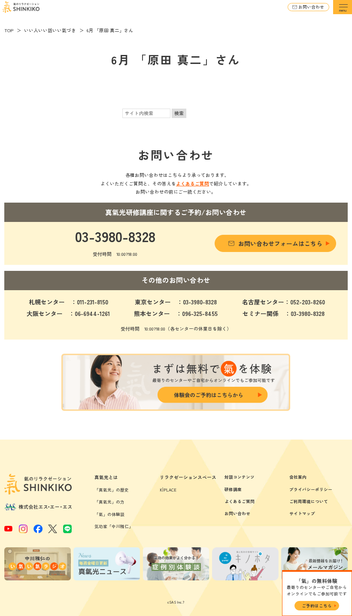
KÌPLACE (168, 490)
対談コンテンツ (240, 477)
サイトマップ (302, 513)
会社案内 (297, 477)
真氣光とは (106, 477)
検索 (179, 113)
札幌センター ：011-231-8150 (68, 301)
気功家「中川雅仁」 (113, 526)
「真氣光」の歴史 (111, 490)
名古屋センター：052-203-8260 (283, 301)
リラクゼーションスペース (188, 477)
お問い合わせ (311, 7)
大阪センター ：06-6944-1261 (68, 313)
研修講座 (233, 489)
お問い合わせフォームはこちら (280, 243)
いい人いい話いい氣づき (50, 30)
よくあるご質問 (192, 183)
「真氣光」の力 (109, 502)
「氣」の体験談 (109, 514)
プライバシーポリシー (310, 489)
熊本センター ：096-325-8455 (176, 313)
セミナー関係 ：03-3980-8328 (284, 313)
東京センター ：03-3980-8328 (176, 301)
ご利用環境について (308, 501)
